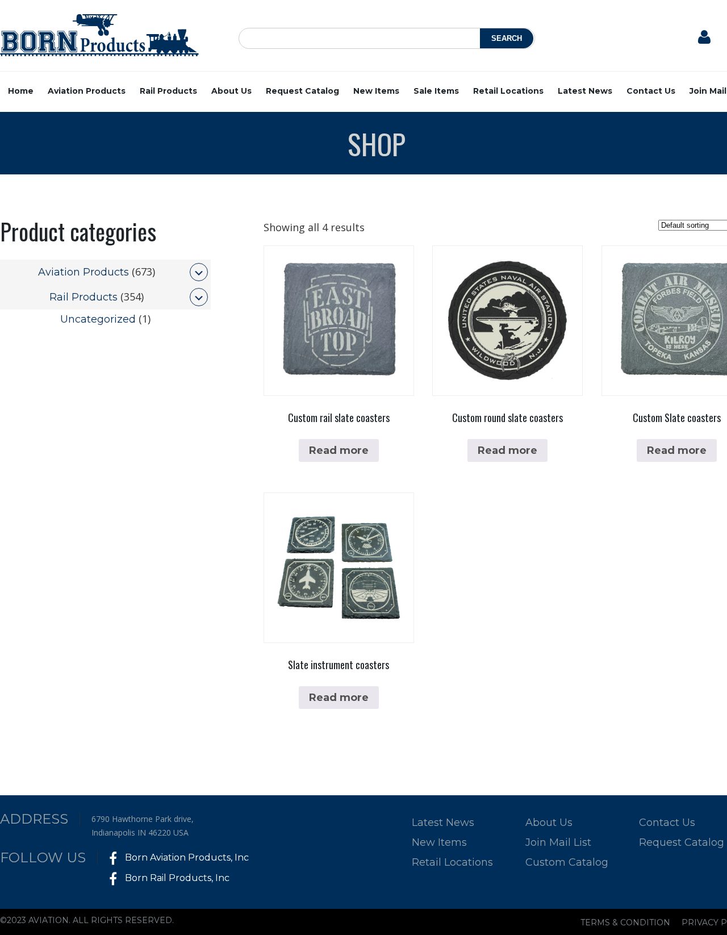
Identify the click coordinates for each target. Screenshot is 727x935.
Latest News (585, 91)
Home (21, 91)
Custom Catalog (566, 862)
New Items (376, 91)
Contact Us (650, 91)
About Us (231, 91)
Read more (339, 450)
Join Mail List (558, 842)
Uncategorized (98, 319)
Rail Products (168, 91)
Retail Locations (508, 91)
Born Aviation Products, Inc (186, 857)
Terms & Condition (625, 922)
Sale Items (436, 91)
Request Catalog (302, 91)
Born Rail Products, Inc (176, 878)
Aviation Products (87, 91)
